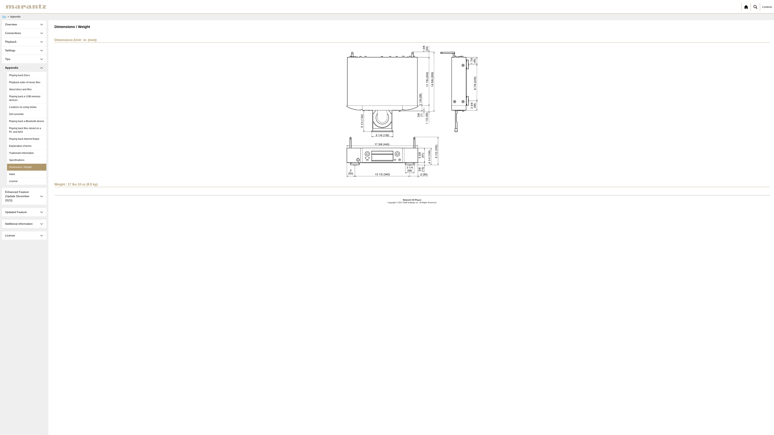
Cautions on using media (22, 107)
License (13, 181)
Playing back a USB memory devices (24, 98)
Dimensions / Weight (20, 167)
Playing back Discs (19, 75)
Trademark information (21, 153)
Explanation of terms (20, 146)
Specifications (16, 160)
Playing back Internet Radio (24, 139)
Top (4, 16)
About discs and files (20, 89)
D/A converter (16, 114)
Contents (767, 7)
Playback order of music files (24, 82)
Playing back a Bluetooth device (26, 121)
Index (12, 174)
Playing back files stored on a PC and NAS (25, 130)
